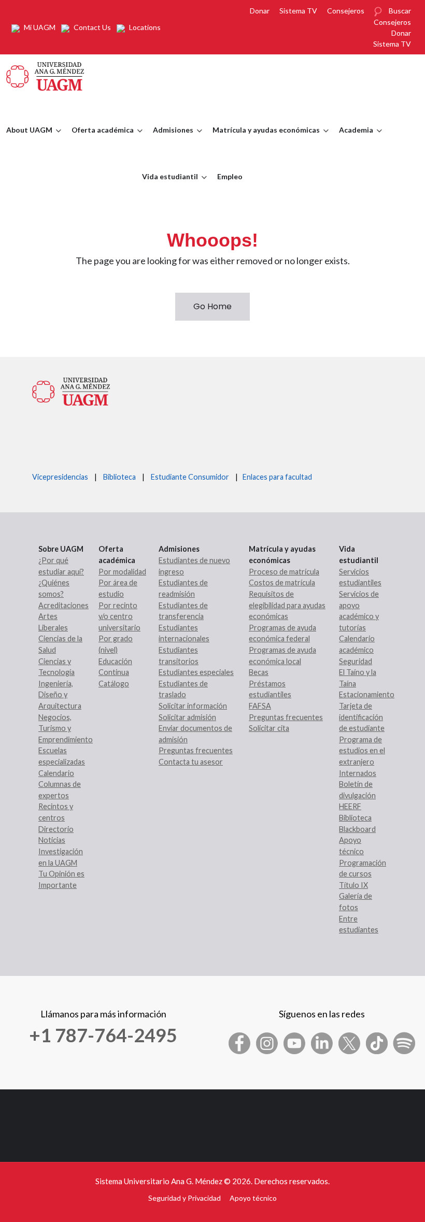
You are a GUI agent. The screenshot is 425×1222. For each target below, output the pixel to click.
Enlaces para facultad (275, 476)
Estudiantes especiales (196, 672)
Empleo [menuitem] (230, 176)
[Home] (45, 75)
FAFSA (260, 705)
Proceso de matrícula (284, 571)
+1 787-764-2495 (103, 1035)
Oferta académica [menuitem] (100, 139)
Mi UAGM (39, 27)
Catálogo (113, 683)
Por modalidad (122, 571)
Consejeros (345, 10)
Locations (145, 27)
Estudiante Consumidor (190, 476)
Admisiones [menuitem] (170, 139)
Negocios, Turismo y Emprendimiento (65, 728)
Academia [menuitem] (353, 139)
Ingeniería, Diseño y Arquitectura (59, 694)
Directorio (56, 829)
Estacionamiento (366, 694)
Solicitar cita (269, 728)
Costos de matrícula (282, 582)
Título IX (353, 885)
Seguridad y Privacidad (184, 1198)
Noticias (51, 840)
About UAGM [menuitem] (26, 139)
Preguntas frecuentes (196, 750)
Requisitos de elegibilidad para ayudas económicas (287, 605)
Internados (357, 773)
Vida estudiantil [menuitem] (167, 186)
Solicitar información (193, 705)
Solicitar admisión (187, 717)
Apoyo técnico (253, 1198)
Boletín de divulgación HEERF (357, 795)
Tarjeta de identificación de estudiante (362, 716)
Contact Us (92, 27)
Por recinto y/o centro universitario (119, 616)
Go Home (212, 306)
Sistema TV (298, 10)
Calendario (56, 773)
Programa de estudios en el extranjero (362, 750)
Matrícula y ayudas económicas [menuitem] (263, 139)
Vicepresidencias (60, 476)
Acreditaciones (63, 605)
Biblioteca (119, 476)
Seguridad (355, 661)
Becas (258, 672)
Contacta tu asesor (191, 761)
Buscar (400, 10)
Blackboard (357, 829)
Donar (260, 10)
